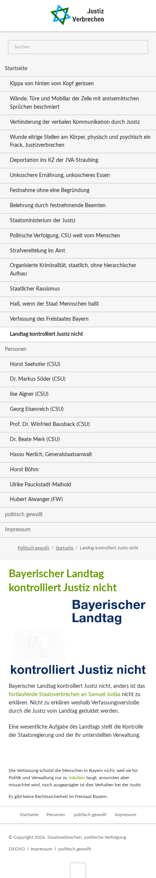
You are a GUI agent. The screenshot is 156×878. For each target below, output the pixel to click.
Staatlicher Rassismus (35, 289)
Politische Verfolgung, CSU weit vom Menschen (65, 235)
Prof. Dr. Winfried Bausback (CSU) (50, 424)
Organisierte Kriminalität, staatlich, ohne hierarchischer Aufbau (73, 270)
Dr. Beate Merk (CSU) (35, 439)
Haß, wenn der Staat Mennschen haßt (54, 304)
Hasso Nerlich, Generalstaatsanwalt (51, 454)
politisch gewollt (24, 514)
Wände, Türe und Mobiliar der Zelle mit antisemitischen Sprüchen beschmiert (74, 103)
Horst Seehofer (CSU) (35, 364)
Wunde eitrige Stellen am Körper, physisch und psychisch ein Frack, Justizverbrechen (80, 141)
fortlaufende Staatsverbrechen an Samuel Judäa (64, 694)
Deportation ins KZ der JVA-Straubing (54, 160)
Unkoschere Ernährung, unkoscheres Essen (60, 175)
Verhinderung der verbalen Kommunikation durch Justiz (75, 122)
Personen (16, 349)
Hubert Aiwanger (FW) (36, 499)
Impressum (18, 529)
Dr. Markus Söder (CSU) (38, 379)
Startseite (16, 68)
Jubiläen (77, 777)
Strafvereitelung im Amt (37, 251)
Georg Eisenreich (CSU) (37, 409)
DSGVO (17, 849)
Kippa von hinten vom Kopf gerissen (52, 83)
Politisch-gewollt (33, 548)
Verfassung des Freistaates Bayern (49, 319)
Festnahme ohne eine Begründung (49, 190)
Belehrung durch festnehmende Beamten (58, 205)
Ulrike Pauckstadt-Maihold (40, 484)
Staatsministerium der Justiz (42, 220)
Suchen (140, 47)
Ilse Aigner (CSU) (29, 394)
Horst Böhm (24, 469)
